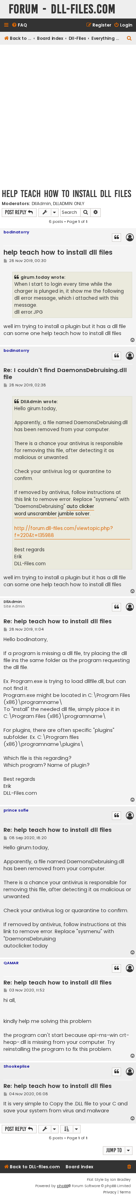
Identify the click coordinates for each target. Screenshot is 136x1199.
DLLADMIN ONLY (68, 203)
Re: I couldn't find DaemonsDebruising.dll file (65, 374)
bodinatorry (16, 232)
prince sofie (16, 810)
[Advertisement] (68, 116)
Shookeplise (16, 1066)
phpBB (62, 1186)
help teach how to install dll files (66, 193)
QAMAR (10, 963)
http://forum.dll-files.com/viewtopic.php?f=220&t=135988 (63, 532)
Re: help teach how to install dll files (57, 621)
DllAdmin (41, 203)
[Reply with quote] (116, 237)
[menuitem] (19, 25)
